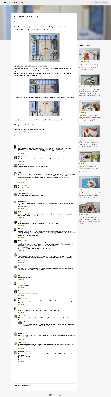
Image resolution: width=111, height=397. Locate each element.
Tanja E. (20, 315)
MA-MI (20, 266)
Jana (19, 275)
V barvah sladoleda (84, 137)
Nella (19, 211)
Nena (19, 290)
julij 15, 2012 (26, 315)
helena (20, 240)
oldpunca (21, 221)
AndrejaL (21, 201)
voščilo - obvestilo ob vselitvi (30, 131)
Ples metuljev (82, 112)
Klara (19, 164)
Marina (20, 254)
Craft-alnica (17, 131)
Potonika (81, 163)
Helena (20, 146)
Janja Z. (20, 342)
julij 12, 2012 (29, 193)
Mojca (20, 156)
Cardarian (21, 351)
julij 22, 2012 (26, 342)
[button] (15, 22)
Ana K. (20, 333)
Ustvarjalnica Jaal (14, 2)
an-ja (19, 307)
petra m (25, 322)
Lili (25, 125)
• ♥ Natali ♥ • (22, 193)
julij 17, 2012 (25, 333)
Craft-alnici (33, 29)
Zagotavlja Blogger (56, 395)
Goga (19, 172)
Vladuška (21, 228)
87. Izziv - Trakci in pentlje (85, 86)
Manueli (30, 125)
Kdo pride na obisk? (84, 189)
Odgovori (21, 153)
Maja (19, 185)
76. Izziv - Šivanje (83, 214)
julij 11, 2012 (25, 146)
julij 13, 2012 (24, 307)
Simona (20, 283)
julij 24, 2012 (27, 351)
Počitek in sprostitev (84, 61)
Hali (19, 298)
